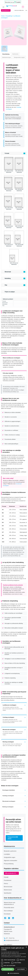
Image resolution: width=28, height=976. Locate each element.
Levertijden (7, 854)
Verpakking (9, 16)
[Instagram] (9, 918)
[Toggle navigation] (3, 7)
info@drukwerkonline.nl (12, 940)
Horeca (6, 883)
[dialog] (14, 960)
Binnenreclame (8, 886)
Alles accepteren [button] (7, 969)
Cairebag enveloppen (8, 795)
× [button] (26, 947)
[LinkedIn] (13, 918)
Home (3, 16)
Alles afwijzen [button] (21, 969)
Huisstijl (6, 877)
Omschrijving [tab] (5, 54)
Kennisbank (7, 914)
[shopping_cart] (22, 6)
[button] (14, 973)
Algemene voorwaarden (10, 860)
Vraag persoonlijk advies (13, 837)
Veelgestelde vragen (9, 857)
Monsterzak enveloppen (8, 801)
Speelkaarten (7, 893)
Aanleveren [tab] (15, 54)
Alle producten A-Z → (11, 873)
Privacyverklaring (8, 863)
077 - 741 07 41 (10, 938)
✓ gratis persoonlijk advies (19, 10)
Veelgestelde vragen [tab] (19, 57)
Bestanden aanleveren (10, 851)
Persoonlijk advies (9, 907)
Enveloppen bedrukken (8, 790)
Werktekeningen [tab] (6, 57)
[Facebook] (5, 918)
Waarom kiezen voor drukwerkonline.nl (9, 903)
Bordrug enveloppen (7, 806)
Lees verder (23, 956)
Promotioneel (7, 880)
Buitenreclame (8, 889)
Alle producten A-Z (6, 10)
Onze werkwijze (8, 910)
